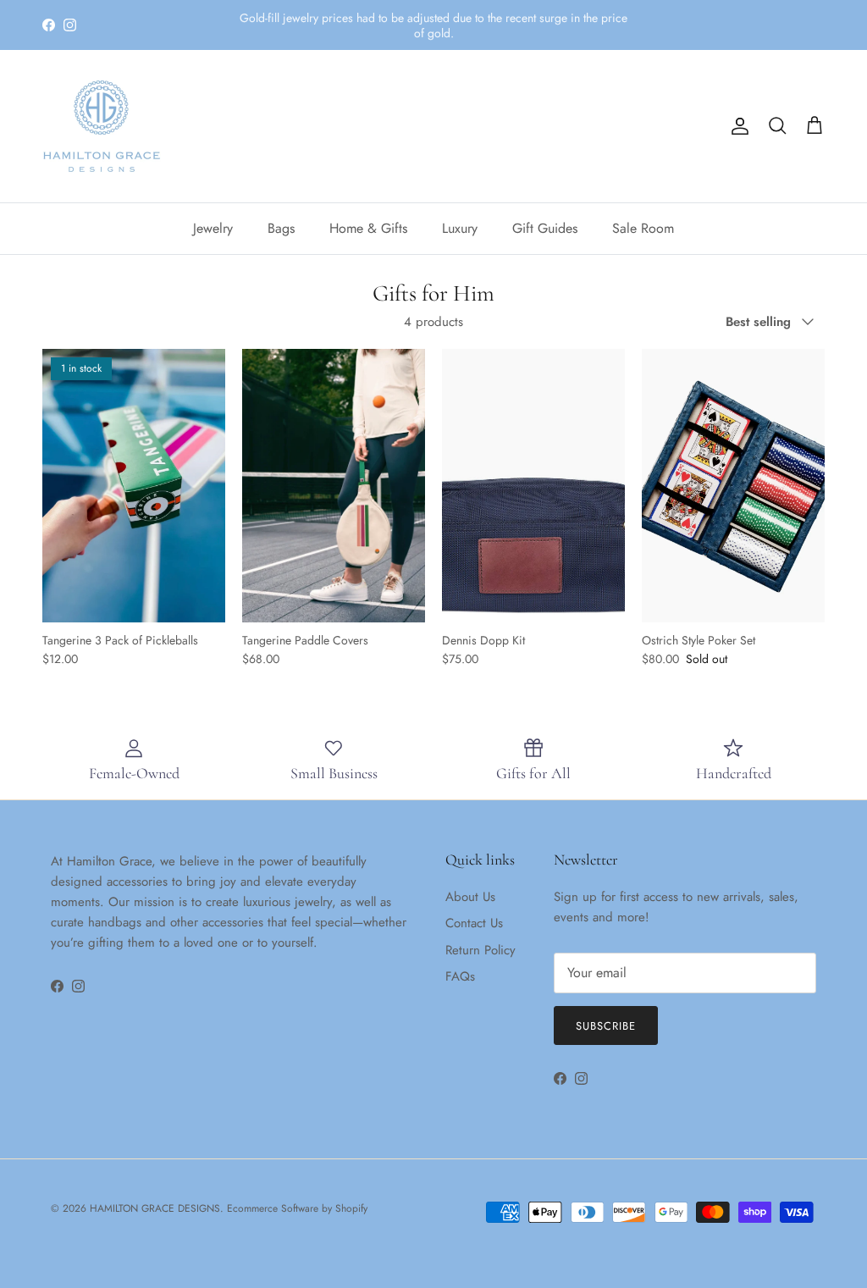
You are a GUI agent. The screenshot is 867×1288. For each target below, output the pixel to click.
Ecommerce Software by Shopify (297, 1208)
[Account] (736, 126)
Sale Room (643, 228)
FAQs (460, 976)
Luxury (460, 228)
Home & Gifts (368, 228)
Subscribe (606, 1026)
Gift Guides (544, 228)
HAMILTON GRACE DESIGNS (155, 1208)
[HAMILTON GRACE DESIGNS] (101, 126)
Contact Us (474, 923)
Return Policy (480, 950)
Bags (281, 228)
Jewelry (213, 228)
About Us (470, 896)
